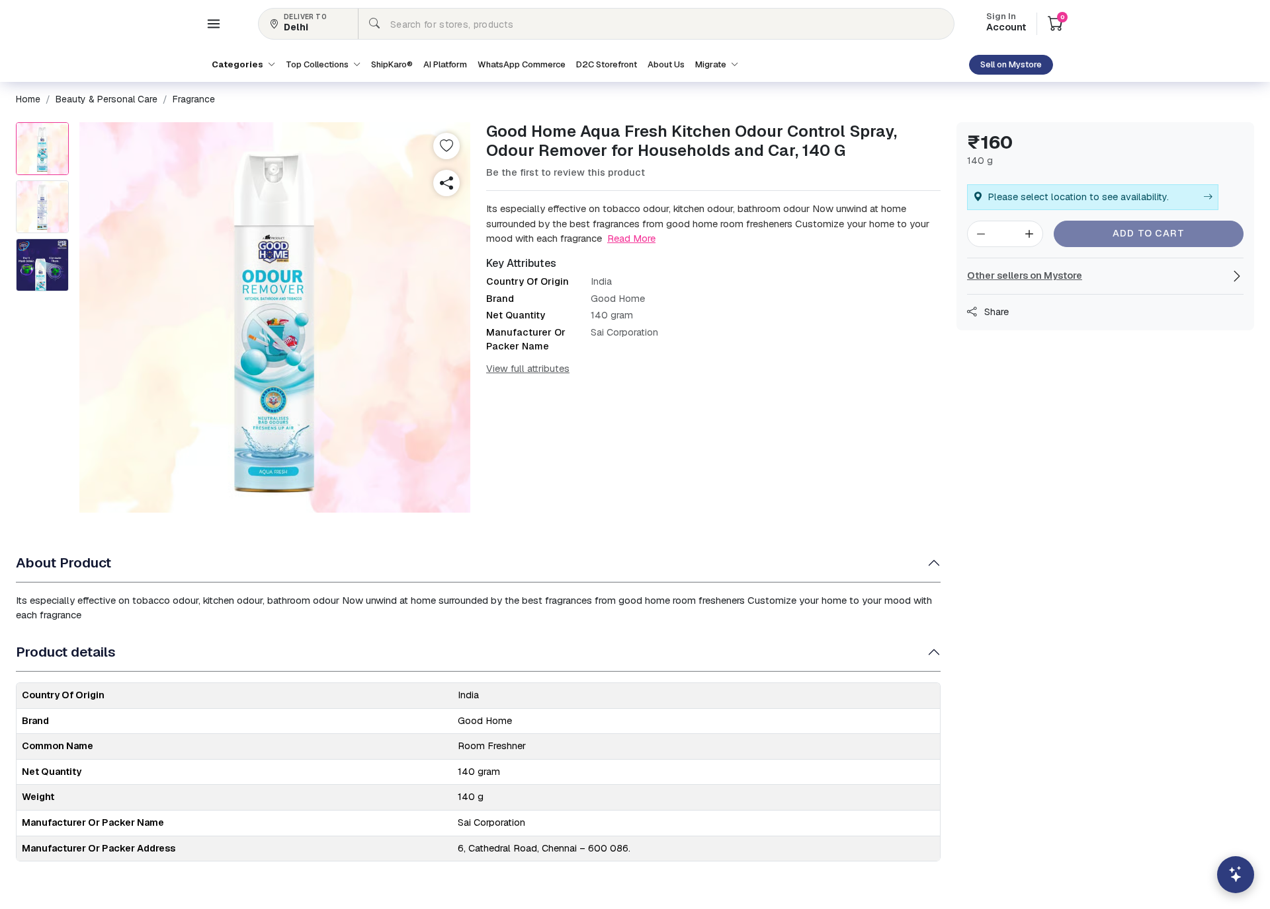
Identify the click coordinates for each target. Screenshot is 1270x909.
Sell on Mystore (1011, 64)
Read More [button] (631, 238)
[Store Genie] (1235, 874)
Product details (66, 652)
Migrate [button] (711, 64)
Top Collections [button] (318, 64)
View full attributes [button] (528, 369)
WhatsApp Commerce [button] (522, 64)
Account (1006, 23)
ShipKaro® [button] (392, 64)
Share (995, 312)
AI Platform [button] (445, 64)
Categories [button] (238, 64)
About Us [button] (666, 64)
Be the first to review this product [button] (565, 172)
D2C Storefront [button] (606, 64)
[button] (213, 24)
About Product (63, 562)
